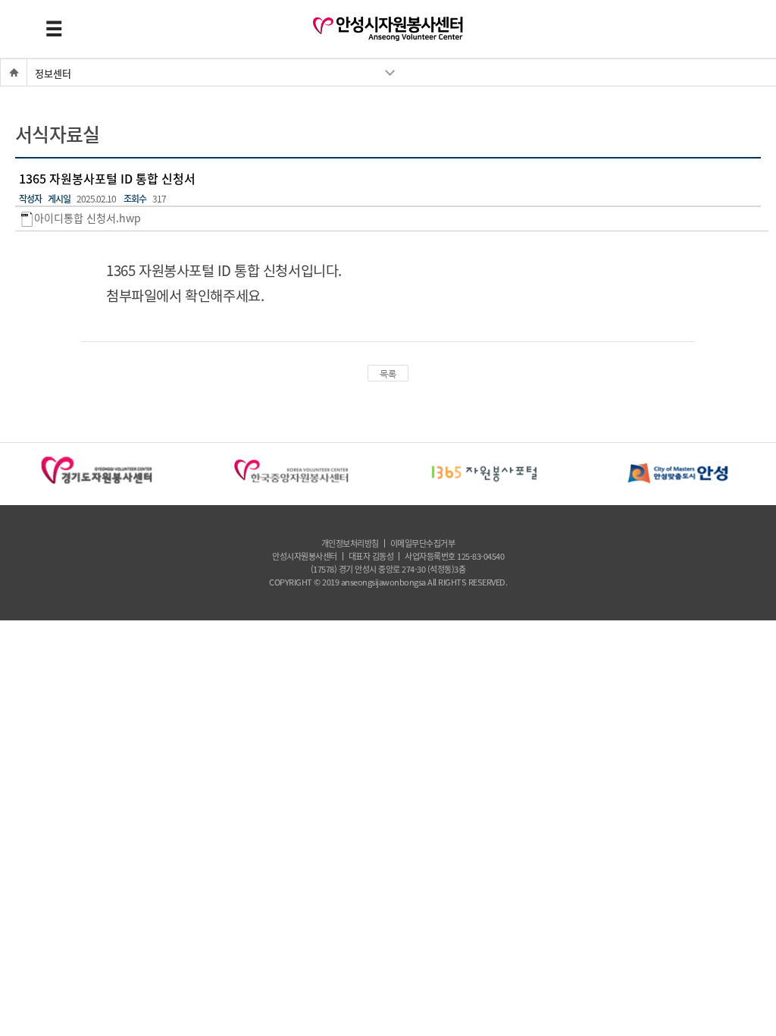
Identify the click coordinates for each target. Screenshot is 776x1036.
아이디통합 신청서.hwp (87, 218)
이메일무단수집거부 (422, 543)
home (8, 72)
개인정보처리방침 (350, 543)
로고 (388, 29)
